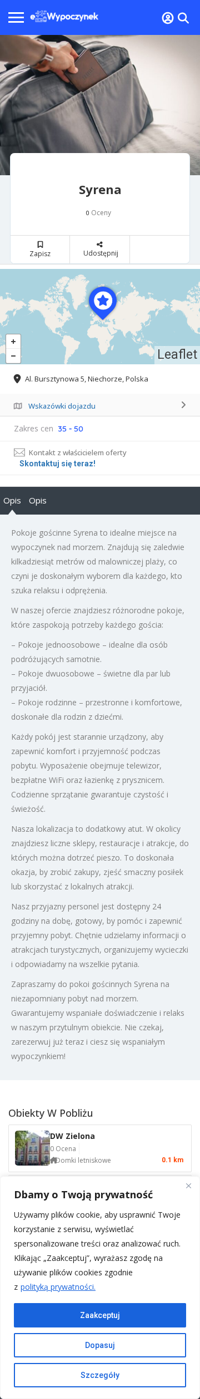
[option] (100, 105)
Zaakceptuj (100, 1315)
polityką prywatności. (58, 1286)
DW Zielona (72, 1136)
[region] (100, 1287)
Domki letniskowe (83, 1160)
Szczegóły (100, 1375)
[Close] (188, 1185)
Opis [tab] (12, 500)
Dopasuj (100, 1345)
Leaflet (177, 354)
